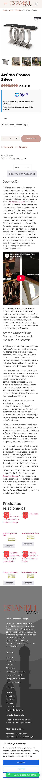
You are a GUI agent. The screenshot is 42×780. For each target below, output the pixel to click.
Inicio (5, 10)
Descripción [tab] (22, 167)
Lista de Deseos (13, 682)
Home (9, 692)
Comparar (23, 147)
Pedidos (9, 664)
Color (5, 119)
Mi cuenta (10, 661)
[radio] (8, 125)
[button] (5, 4)
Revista (9, 657)
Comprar (31, 138)
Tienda (10, 10)
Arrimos (18, 10)
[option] (21, 35)
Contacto (10, 706)
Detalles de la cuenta (15, 672)
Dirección (10, 668)
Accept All (21, 762)
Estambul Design (17, 202)
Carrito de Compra (14, 710)
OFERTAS (10, 699)
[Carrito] (36, 3)
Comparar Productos (15, 679)
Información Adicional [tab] (22, 173)
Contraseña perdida (15, 675)
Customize (21, 769)
